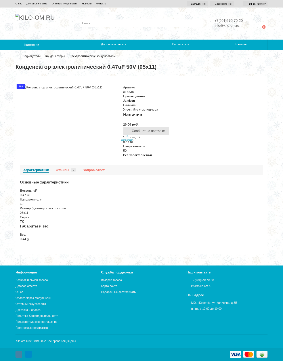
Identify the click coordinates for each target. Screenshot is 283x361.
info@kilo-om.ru (226, 25)
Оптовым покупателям (65, 3)
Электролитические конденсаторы (92, 56)
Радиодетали (31, 56)
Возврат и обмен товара (31, 280)
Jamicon (129, 100)
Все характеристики (137, 155)
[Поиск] (198, 23)
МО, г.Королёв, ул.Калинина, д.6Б (214, 302)
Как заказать (180, 44)
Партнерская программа (31, 327)
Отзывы (65, 170)
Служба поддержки (117, 272)
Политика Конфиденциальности (36, 315)
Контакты (101, 3)
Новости (87, 3)
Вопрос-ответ (93, 170)
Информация (26, 272)
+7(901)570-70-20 (202, 280)
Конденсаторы (55, 56)
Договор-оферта (26, 286)
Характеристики (36, 170)
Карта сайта (109, 286)
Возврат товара (111, 280)
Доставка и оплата (37, 3)
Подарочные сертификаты (118, 292)
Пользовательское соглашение (36, 321)
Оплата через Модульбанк (33, 298)
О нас (18, 3)
